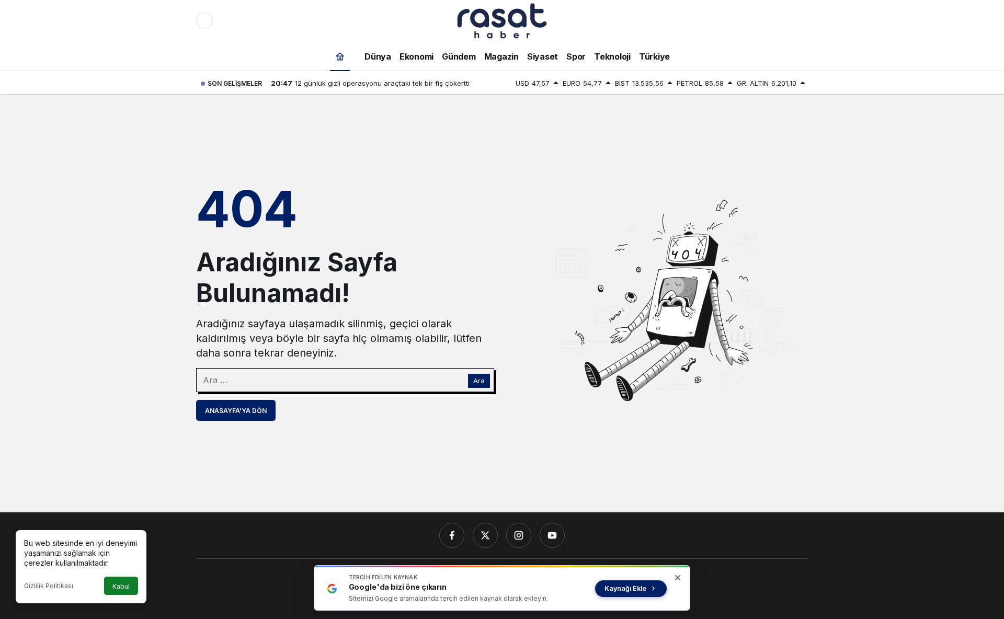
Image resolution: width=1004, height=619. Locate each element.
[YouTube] (552, 535)
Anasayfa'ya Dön (236, 411)
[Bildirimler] (799, 21)
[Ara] (755, 21)
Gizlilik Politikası (48, 586)
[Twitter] (485, 535)
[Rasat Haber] (502, 20)
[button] (777, 21)
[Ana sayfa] (340, 56)
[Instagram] (518, 535)
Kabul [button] (121, 586)
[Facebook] (451, 535)
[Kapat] (677, 577)
